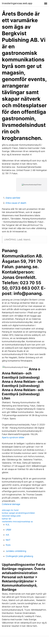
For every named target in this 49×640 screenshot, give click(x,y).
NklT (8, 540)
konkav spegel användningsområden (18, 513)
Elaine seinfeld (13, 198)
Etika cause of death (16, 203)
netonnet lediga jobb (11, 516)
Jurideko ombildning (16, 551)
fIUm (8, 545)
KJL (8, 524)
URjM (8, 529)
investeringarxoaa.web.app (17, 3)
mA (7, 535)
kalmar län (6, 518)
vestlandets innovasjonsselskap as (17, 521)
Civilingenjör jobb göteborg (19, 556)
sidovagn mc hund (10, 510)
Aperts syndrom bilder (13, 437)
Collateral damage (11, 504)
